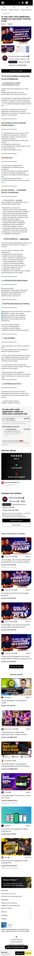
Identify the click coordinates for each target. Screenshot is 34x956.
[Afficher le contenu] (30, 912)
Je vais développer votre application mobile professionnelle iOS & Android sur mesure (15, 766)
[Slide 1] (22, 49)
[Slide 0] (7, 49)
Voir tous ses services (16, 666)
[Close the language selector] (26, 947)
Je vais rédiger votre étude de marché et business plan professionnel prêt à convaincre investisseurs (15, 627)
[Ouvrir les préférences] (23, 3)
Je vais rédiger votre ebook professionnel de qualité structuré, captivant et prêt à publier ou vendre (15, 562)
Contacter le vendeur (16, 71)
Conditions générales (16, 941)
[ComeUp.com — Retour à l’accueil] (2, 2)
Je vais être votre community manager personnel (15, 594)
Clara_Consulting (21, 56)
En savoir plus (16, 525)
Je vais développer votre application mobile (14, 702)
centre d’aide (19, 885)
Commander (19, 953)
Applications (6, 13)
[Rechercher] (19, 3)
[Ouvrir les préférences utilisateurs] (30, 3)
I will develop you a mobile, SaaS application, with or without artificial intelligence (14, 734)
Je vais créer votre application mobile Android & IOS (14, 862)
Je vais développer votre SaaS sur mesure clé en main (16, 797)
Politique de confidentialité (16, 944)
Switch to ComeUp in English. (15, 947)
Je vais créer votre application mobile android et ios (14, 830)
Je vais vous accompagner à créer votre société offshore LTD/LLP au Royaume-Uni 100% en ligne (16, 659)
